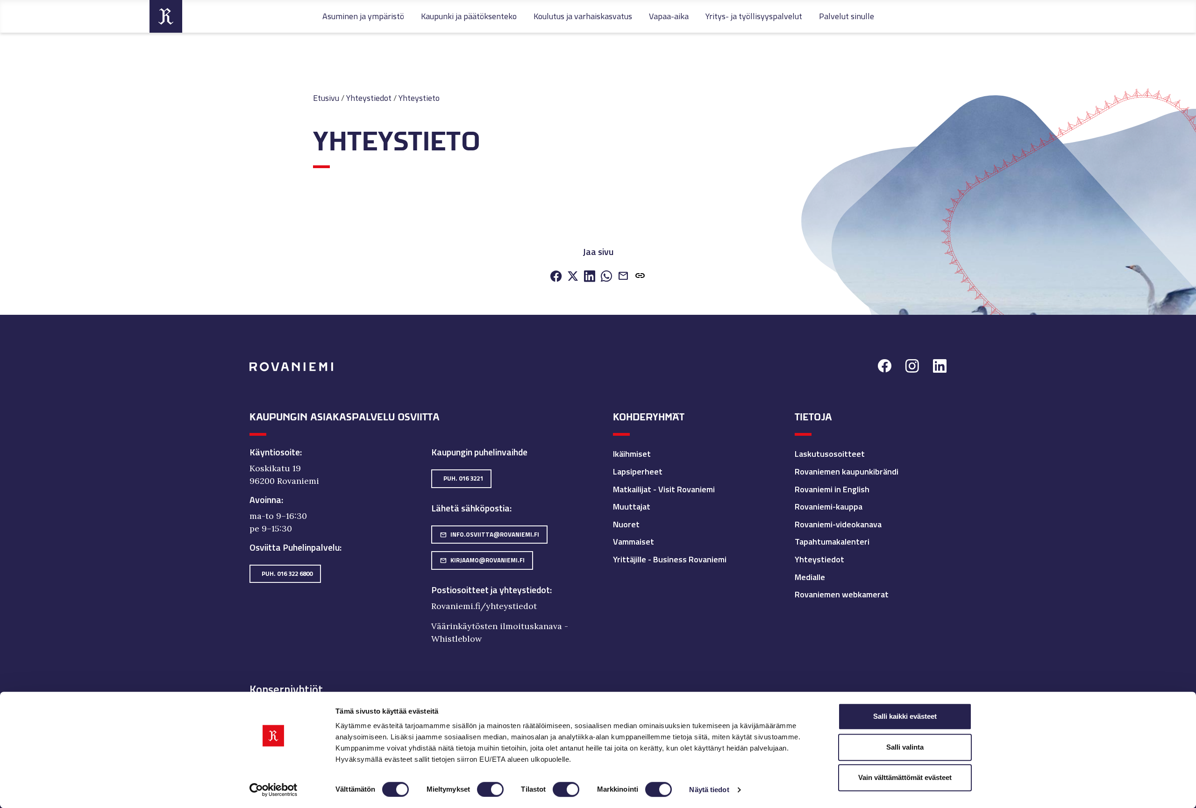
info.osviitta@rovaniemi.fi (489, 534)
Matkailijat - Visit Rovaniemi (664, 489)
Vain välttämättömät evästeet (905, 777)
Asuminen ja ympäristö (363, 16)
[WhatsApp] (606, 277)
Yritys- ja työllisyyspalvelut (753, 16)
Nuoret (626, 524)
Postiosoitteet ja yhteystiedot (490, 590)
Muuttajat (631, 506)
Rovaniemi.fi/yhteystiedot (484, 606)
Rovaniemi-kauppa (828, 506)
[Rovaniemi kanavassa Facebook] (884, 367)
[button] (640, 276)
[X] (572, 277)
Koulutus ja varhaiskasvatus (583, 16)
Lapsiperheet (637, 471)
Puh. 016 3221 (463, 478)
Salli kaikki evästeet (905, 716)
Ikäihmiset (632, 453)
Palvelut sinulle (846, 16)
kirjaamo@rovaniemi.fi (482, 560)
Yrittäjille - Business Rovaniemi (669, 559)
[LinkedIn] (589, 277)
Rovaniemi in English (832, 489)
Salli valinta (905, 747)
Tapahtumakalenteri (832, 541)
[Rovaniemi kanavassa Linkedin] (940, 367)
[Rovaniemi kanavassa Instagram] (912, 367)
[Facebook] (556, 277)
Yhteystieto (419, 98)
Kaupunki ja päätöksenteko (469, 16)
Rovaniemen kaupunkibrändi (846, 471)
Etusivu (326, 98)
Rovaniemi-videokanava (838, 524)
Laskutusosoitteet (830, 453)
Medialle (810, 577)
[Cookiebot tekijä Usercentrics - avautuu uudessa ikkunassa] (273, 790)
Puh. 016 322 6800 (287, 573)
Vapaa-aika (669, 16)
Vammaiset (633, 541)
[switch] (490, 789)
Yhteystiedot (369, 98)
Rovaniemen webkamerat (842, 594)
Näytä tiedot (709, 790)
